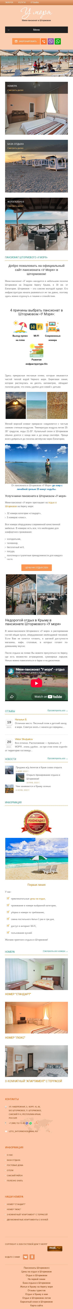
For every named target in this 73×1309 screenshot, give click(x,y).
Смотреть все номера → (55, 951)
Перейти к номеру (33, 974)
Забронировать (28, 41)
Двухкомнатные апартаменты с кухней (27, 1220)
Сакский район (15, 1175)
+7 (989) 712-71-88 (17, 1123)
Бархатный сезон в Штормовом (36, 1301)
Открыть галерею (40, 974)
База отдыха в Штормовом (36, 1283)
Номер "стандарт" (18, 994)
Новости (10, 759)
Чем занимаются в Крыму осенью (33, 786)
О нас (10, 1155)
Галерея (9, 2)
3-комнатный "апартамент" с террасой (33, 1081)
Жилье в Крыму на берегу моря (36, 1286)
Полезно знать (15, 1181)
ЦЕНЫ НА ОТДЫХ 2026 (36, 567)
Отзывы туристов (36, 1290)
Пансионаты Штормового (36, 1268)
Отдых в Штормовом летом (36, 1298)
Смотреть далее (15, 90)
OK (32, 1257)
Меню (36, 29)
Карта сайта (36, 1305)
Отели (10, 1170)
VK (25, 1257)
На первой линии (36, 1279)
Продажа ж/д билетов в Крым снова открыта (39, 767)
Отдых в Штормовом (36, 1275)
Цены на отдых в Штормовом (36, 1271)
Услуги (21, 2)
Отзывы (35, 2)
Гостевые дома (15, 1165)
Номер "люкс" (15, 1037)
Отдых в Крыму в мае (36, 1294)
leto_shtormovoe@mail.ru (23, 1131)
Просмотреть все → (57, 710)
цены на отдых (37, 898)
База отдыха (13, 1160)
